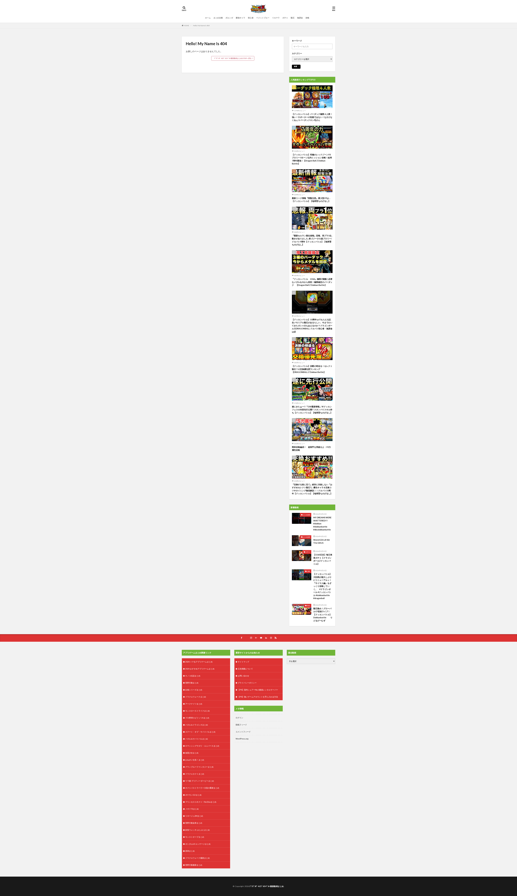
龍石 (292, 18)
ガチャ (285, 18)
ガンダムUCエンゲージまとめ (198, 844)
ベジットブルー (262, 18)
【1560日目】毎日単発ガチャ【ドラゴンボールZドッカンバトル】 (322, 559)
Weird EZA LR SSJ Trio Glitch (321, 541)
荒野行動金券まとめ (193, 823)
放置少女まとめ (191, 753)
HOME (186, 26)
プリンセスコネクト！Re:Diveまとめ (200, 802)
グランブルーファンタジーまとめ (199, 767)
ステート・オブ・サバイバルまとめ (200, 732)
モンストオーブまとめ (194, 837)
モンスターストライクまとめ (197, 711)
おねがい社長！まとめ (194, 760)
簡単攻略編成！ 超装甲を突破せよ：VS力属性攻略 (311, 448)
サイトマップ (243, 662)
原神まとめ (190, 851)
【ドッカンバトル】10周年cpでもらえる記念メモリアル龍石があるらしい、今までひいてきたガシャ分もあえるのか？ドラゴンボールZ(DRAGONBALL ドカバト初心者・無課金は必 (312, 325)
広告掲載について (245, 669)
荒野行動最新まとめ (193, 865)
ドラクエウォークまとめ (195, 697)
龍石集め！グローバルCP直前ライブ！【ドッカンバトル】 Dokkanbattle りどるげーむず (323, 614)
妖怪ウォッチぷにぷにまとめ (197, 830)
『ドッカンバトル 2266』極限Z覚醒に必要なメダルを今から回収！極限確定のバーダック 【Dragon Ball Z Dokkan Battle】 (312, 282)
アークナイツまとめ (193, 704)
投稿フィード (241, 725)
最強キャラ (240, 18)
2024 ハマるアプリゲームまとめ (199, 662)
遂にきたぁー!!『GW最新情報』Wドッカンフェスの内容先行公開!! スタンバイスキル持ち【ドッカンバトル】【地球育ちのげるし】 (312, 409)
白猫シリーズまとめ (193, 690)
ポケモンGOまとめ (193, 795)
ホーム (208, 18)
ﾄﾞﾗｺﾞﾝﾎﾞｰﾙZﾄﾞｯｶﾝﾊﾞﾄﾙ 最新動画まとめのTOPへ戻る (232, 58)
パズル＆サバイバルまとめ (196, 739)
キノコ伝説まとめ (192, 676)
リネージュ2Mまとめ (194, 816)
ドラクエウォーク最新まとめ (197, 858)
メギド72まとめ (192, 809)
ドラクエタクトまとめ (194, 774)
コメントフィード (243, 732)
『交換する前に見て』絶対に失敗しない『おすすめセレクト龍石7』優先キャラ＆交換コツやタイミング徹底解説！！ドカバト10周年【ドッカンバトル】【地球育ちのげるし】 (312, 489)
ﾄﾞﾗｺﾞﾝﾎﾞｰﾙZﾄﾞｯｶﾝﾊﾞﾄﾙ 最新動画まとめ (266, 886)
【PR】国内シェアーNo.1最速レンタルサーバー (258, 690)
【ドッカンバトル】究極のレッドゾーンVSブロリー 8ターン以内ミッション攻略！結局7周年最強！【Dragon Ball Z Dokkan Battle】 (312, 159)
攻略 (307, 18)
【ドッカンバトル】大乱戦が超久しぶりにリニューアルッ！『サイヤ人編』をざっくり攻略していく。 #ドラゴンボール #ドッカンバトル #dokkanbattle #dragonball (322, 586)
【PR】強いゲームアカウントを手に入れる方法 (258, 697)
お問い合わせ (243, 676)
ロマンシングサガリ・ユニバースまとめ (202, 746)
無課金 (300, 18)
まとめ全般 (218, 18)
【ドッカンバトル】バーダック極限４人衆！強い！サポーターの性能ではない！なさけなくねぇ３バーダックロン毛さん (312, 117)
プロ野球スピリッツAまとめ (197, 718)
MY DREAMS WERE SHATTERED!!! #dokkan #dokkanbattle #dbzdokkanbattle (322, 523)
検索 (295, 66)
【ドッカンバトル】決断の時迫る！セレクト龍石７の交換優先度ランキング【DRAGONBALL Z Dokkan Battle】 (312, 369)
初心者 (251, 18)
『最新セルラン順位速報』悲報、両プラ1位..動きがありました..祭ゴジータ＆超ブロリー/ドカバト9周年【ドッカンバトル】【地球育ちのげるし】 (312, 240)
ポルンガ (229, 18)
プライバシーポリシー (247, 683)
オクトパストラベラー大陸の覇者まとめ (202, 788)
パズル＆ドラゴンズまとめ (196, 725)
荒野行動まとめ (191, 683)
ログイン (239, 718)
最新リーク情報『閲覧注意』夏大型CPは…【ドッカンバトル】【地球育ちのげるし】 (311, 199)
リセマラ (276, 18)
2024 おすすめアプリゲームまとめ (199, 669)
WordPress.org (242, 739)
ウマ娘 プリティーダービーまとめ (199, 781)
